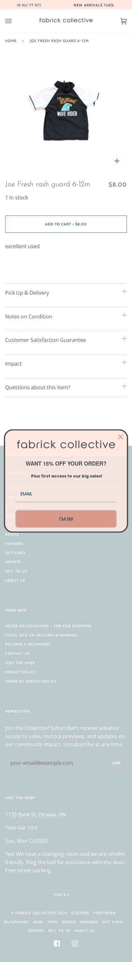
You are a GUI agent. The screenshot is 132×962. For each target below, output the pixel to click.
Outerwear (16, 922)
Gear (38, 922)
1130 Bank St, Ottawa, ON (35, 814)
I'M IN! (66, 518)
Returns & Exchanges (28, 644)
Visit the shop (20, 663)
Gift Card (15, 553)
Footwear (105, 913)
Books (12, 534)
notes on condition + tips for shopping (48, 626)
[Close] (120, 437)
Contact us (17, 653)
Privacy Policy (20, 672)
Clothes (80, 913)
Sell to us (16, 571)
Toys (52, 922)
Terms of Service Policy (30, 681)
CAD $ (60, 894)
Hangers (14, 543)
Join (116, 763)
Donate (13, 562)
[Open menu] (14, 21)
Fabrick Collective (35, 913)
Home (11, 40)
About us (15, 580)
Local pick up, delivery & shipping (41, 635)
